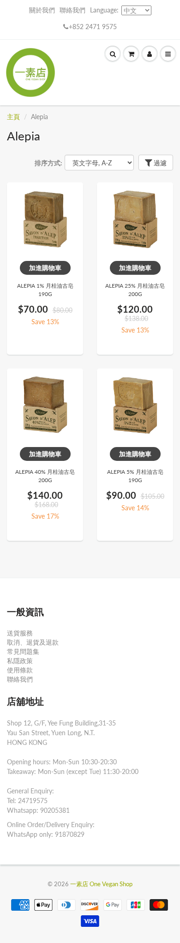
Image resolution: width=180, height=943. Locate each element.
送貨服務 (20, 633)
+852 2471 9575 (93, 26)
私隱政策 (20, 661)
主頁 (13, 117)
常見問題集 (23, 651)
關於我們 (42, 10)
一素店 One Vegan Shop (101, 884)
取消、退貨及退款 (33, 642)
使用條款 (20, 670)
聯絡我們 (72, 10)
